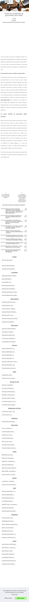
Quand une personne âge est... (9, 484)
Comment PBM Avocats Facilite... (9, 295)
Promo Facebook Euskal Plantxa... (10, 524)
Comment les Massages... (8, 388)
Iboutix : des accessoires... (8, 527)
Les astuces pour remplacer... (9, 404)
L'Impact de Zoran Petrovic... (8, 563)
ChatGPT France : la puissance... (10, 504)
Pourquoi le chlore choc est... (9, 391)
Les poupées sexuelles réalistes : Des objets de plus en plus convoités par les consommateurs (22, 198)
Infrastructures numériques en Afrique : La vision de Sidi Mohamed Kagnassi (14, 231)
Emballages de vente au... (8, 521)
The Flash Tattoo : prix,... (8, 517)
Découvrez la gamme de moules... (10, 318)
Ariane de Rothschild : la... (8, 355)
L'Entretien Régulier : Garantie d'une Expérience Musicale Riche (14, 243)
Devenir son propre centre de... (9, 467)
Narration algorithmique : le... (9, 491)
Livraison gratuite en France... (9, 302)
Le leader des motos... (7, 374)
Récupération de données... (8, 285)
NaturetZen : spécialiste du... (8, 461)
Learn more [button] (15, 594)
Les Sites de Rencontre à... (8, 431)
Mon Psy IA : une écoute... (8, 458)
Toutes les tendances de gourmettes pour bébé (14, 22)
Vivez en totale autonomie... (8, 265)
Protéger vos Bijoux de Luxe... (9, 537)
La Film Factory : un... (7, 414)
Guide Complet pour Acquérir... (9, 511)
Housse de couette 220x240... (9, 328)
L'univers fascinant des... (8, 438)
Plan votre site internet (7, 260)
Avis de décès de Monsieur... (8, 421)
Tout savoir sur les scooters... (9, 378)
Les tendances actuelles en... (9, 338)
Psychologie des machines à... (9, 368)
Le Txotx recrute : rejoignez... (9, 308)
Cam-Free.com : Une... (7, 434)
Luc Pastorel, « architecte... (8, 481)
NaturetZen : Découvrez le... (8, 394)
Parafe (14, 18)
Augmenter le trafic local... (8, 507)
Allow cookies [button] (20, 598)
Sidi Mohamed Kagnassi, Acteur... (10, 292)
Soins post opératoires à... (8, 464)
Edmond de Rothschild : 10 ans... (9, 361)
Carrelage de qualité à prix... (8, 335)
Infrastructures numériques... (8, 288)
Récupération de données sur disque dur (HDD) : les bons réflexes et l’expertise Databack (14, 227)
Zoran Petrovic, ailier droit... (8, 554)
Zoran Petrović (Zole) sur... (8, 497)
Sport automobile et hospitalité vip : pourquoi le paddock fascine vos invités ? (14, 216)
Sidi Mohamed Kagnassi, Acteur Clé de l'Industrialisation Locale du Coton (14, 236)
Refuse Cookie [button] (8, 598)
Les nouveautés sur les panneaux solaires (5, 196)
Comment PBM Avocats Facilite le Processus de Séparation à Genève (14, 239)
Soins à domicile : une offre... (9, 474)
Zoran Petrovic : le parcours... (9, 547)
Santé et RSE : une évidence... (9, 471)
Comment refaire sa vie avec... (9, 448)
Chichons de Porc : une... (8, 315)
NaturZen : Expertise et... (8, 385)
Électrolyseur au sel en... (7, 454)
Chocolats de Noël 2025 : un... (9, 534)
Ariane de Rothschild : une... (8, 348)
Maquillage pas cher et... (7, 530)
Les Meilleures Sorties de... (8, 557)
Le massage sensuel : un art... (9, 401)
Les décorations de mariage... (9, 341)
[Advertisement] (14, 38)
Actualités (14, 20)
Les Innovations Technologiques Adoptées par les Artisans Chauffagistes (13, 250)
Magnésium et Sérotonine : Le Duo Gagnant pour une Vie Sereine (14, 246)
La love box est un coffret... (8, 444)
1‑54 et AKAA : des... (7, 282)
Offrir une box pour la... (7, 441)
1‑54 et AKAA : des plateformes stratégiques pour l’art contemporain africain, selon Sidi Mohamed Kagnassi (13, 222)
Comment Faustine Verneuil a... (9, 311)
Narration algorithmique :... (8, 494)
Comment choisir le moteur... (8, 398)
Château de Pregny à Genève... (9, 275)
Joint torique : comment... (8, 331)
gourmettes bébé (5, 100)
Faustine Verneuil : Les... (8, 305)
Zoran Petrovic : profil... (7, 550)
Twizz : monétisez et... (7, 428)
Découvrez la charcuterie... (8, 321)
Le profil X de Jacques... (7, 501)
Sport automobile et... (7, 278)
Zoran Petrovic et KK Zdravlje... (9, 544)
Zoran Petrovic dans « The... (8, 411)
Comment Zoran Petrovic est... (9, 560)
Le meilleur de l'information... (8, 268)
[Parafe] (14, 5)
